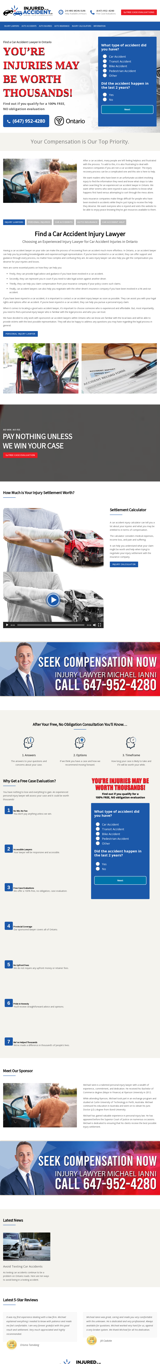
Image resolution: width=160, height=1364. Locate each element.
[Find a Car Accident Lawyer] (27, 10)
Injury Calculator (124, 564)
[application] (53, 600)
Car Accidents (64, 222)
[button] (53, 600)
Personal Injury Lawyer (20, 333)
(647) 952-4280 (29, 121)
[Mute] (94, 625)
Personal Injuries (39, 222)
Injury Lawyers (11, 26)
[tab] (14, 222)
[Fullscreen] (99, 625)
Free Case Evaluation (21, 455)
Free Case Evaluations (140, 12)
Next (127, 109)
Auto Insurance (62, 26)
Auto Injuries (45, 26)
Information (99, 26)
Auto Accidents (29, 26)
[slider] (50, 625)
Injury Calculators (81, 26)
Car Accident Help (113, 222)
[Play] (7, 625)
